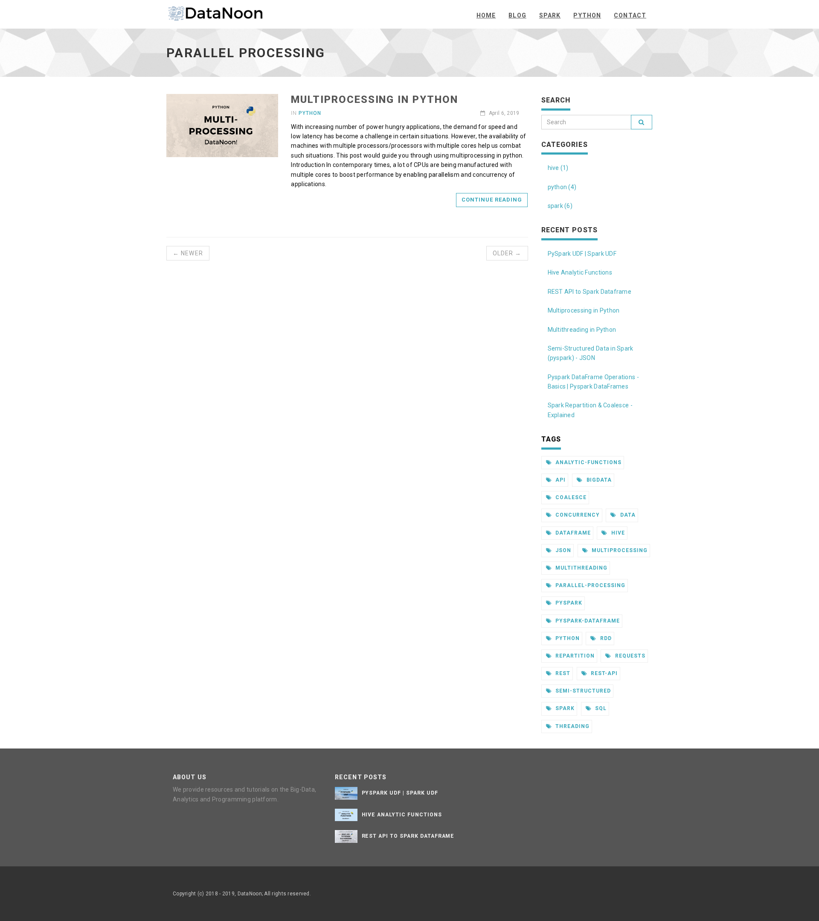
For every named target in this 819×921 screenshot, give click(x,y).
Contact (630, 15)
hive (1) (558, 167)
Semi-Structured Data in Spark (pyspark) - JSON (590, 353)
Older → (507, 253)
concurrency (577, 515)
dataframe (572, 533)
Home (486, 15)
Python (587, 15)
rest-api (604, 673)
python (567, 638)
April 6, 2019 (503, 113)
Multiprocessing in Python (374, 99)
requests (629, 656)
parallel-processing (589, 585)
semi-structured (582, 691)
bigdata (598, 480)
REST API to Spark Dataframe (590, 291)
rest (562, 673)
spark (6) (560, 205)
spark (564, 708)
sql (600, 708)
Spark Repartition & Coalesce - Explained (590, 410)
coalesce (570, 497)
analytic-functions (587, 462)
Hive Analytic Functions (580, 272)
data (627, 515)
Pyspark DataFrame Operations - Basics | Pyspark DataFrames (593, 382)
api (560, 480)
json (562, 550)
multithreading (580, 568)
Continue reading (492, 199)
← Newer (188, 253)
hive (617, 533)
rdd (605, 638)
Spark (550, 15)
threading (572, 726)
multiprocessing (619, 550)
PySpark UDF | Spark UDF (582, 253)
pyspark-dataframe (586, 621)
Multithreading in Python (582, 329)
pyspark (568, 603)
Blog (517, 15)
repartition (574, 656)
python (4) (562, 187)
